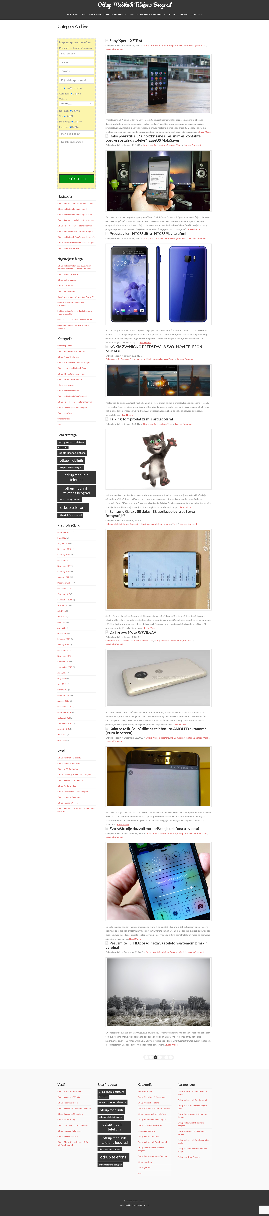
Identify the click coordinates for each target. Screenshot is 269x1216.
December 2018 (64, 549)
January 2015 (63, 701)
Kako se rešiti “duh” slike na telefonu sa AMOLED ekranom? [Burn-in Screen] (155, 730)
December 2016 (64, 583)
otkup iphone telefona (72, 452)
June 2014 (62, 734)
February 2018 (63, 554)
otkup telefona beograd (70, 515)
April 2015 (61, 684)
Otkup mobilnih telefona (155, 424)
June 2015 (62, 673)
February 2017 (63, 571)
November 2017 (64, 566)
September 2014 (64, 723)
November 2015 (64, 656)
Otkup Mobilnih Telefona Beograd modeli (75, 203)
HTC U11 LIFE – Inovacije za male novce (74, 319)
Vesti (202, 45)
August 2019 (63, 543)
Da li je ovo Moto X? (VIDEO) (133, 632)
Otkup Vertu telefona (66, 291)
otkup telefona (73, 507)
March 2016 (62, 633)
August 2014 (63, 729)
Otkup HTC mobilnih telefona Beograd (162, 238)
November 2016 (64, 588)
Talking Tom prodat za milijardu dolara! (141, 419)
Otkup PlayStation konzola (69, 758)
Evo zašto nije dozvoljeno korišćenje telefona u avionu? (155, 828)
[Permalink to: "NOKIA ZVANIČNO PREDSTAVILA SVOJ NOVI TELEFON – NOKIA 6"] (158, 380)
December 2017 (64, 560)
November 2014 (64, 712)
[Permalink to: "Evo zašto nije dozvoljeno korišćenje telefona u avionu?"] (158, 881)
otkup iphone (63, 447)
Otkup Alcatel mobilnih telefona (71, 351)
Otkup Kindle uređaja (66, 786)
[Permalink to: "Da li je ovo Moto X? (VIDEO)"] (158, 678)
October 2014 (63, 718)
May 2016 (61, 622)
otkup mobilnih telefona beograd (76, 490)
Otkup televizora (64, 413)
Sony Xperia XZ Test (126, 40)
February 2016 (63, 639)
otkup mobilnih (71, 460)
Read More (205, 131)
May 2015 (61, 678)
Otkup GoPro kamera (66, 280)
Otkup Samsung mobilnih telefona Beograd (76, 220)
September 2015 (64, 667)
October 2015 (63, 661)
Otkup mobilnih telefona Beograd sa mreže (76, 237)
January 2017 (63, 577)
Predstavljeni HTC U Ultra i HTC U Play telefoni (148, 233)
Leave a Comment (114, 48)
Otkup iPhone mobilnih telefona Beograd (75, 231)
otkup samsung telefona (69, 499)
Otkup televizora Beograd (68, 248)
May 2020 (61, 538)
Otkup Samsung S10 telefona (70, 780)
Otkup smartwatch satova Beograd (72, 791)
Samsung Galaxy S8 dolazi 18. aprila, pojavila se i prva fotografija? (150, 513)
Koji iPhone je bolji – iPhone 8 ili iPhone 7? (75, 297)
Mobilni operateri (64, 345)
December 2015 (64, 650)
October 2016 (63, 594)
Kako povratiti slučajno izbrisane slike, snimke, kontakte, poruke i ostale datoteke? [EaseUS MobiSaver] (153, 138)
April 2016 (61, 628)
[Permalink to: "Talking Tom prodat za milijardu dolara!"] (158, 459)
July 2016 (61, 611)
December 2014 (64, 706)
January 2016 (63, 644)
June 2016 (62, 616)
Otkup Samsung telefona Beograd (155, 523)
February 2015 (63, 695)
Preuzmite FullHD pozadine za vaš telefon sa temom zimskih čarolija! (156, 945)
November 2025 (64, 532)
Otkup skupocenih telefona (69, 797)
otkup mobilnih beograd (70, 467)
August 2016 (63, 605)
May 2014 (61, 740)
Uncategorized (63, 419)
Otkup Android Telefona (154, 45)
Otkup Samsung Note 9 (67, 803)
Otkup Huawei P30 (65, 285)
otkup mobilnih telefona (76, 477)
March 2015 (62, 689)
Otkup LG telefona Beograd (69, 379)
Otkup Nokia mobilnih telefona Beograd (149, 359)
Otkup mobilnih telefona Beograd (183, 45)
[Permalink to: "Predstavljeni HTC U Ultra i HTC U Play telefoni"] (158, 284)
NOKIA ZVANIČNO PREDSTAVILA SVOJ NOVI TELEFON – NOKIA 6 (155, 348)
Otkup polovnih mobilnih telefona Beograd (75, 242)
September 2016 (64, 599)
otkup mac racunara (66, 385)
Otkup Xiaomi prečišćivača (68, 763)
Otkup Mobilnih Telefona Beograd (134, 4)
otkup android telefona (71, 442)
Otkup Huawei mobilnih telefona (71, 368)
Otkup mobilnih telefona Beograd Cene (74, 214)
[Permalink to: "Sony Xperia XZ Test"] (158, 84)
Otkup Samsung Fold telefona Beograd (74, 774)
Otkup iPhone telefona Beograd (161, 833)
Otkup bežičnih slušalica (67, 769)
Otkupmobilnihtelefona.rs (135, 1201)
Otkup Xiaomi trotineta (67, 274)
